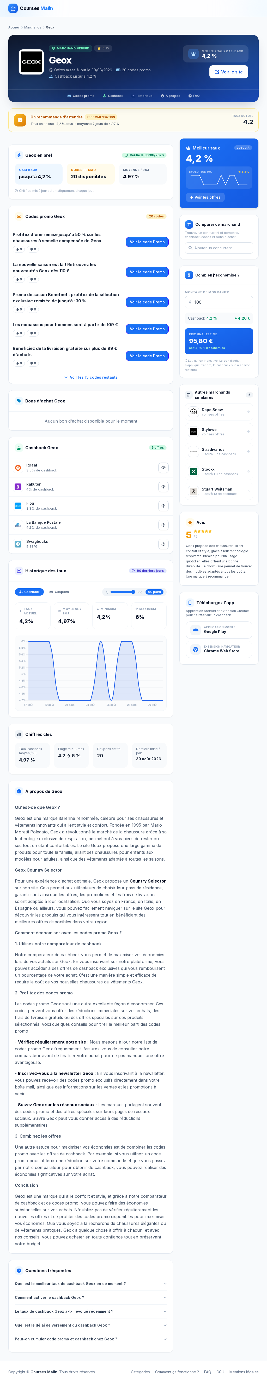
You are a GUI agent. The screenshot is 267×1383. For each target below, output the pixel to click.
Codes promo (83, 96)
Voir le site (232, 71)
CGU (220, 1372)
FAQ (196, 96)
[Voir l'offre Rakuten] (163, 487)
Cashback (115, 96)
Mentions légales (244, 1372)
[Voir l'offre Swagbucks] (163, 544)
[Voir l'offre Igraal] (163, 468)
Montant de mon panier (207, 292)
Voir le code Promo (147, 242)
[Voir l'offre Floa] (163, 506)
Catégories (140, 1372)
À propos (173, 96)
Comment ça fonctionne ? (177, 1372)
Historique (144, 96)
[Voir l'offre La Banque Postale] (163, 525)
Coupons (62, 592)
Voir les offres (208, 197)
